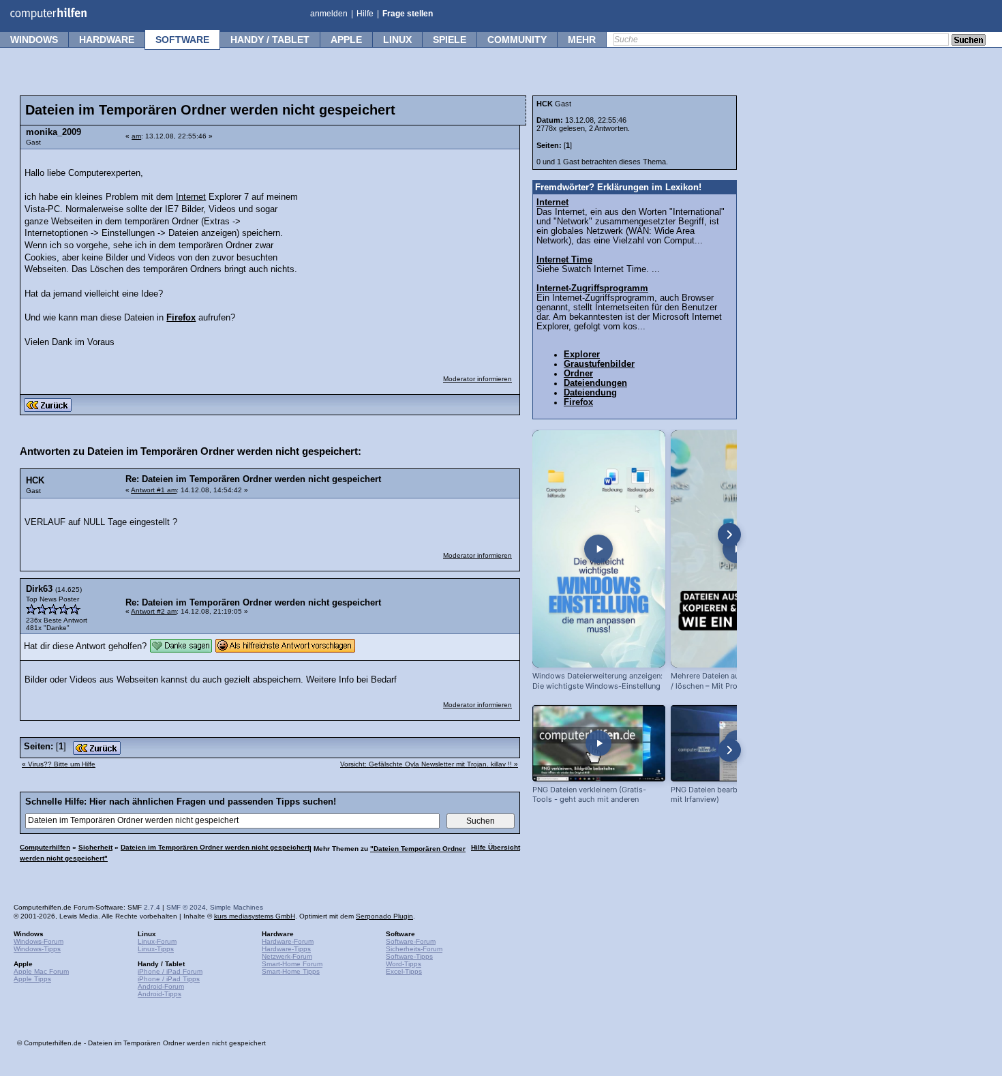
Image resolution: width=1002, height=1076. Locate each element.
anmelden (329, 13)
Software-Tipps (409, 956)
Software (182, 39)
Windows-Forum (38, 941)
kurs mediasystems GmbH (254, 916)
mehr (582, 39)
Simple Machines (236, 907)
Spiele (449, 39)
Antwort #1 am (154, 490)
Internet (191, 197)
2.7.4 (152, 907)
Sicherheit (95, 847)
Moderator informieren (477, 379)
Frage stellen (407, 13)
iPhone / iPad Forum (170, 971)
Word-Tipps (403, 964)
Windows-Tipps (37, 949)
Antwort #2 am (154, 611)
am (136, 136)
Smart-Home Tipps (291, 971)
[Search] (969, 41)
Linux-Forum (157, 941)
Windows (34, 39)
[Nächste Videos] (729, 534)
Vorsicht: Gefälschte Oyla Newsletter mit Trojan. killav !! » (429, 764)
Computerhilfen (45, 847)
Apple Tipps (32, 979)
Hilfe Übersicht (495, 847)
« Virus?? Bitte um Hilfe (58, 764)
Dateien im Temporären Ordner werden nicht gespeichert (215, 847)
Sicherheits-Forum (414, 949)
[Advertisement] (410, 242)
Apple (346, 39)
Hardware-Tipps (286, 949)
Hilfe (365, 13)
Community (517, 39)
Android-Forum (161, 986)
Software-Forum (411, 941)
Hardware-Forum (288, 941)
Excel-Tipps (404, 971)
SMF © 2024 (186, 907)
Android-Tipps (159, 994)
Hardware (106, 39)
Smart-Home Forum (292, 964)
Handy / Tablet (269, 39)
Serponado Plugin (384, 916)
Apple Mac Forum (41, 971)
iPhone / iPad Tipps (169, 979)
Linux (397, 39)
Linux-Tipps (156, 949)
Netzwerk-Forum (287, 956)
